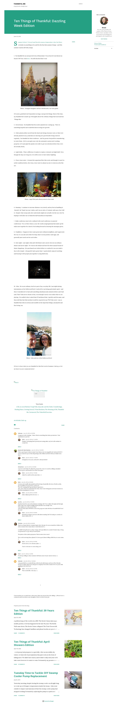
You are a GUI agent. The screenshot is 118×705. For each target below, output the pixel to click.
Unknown (20, 433)
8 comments (21, 664)
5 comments (21, 633)
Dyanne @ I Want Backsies (24, 450)
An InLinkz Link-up (20, 420)
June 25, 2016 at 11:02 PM (32, 439)
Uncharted (32, 412)
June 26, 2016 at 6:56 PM (31, 512)
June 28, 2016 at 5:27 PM (31, 568)
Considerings (57, 407)
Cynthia (20, 502)
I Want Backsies (39, 409)
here (28, 58)
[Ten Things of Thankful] (39, 391)
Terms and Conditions (100, 44)
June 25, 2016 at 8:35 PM (29, 433)
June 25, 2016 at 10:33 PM (37, 450)
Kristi (23, 439)
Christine (20, 523)
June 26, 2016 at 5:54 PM (28, 502)
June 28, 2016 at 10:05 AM (30, 561)
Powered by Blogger (49, 701)
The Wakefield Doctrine (44, 412)
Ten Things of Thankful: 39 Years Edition (34, 612)
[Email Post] (15, 425)
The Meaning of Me (51, 409)
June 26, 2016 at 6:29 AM (30, 467)
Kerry (19, 482)
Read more (56, 633)
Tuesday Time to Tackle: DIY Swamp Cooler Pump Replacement (36, 674)
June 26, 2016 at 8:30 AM (27, 482)
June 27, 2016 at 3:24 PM (27, 553)
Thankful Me (19, 4)
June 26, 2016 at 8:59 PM (31, 541)
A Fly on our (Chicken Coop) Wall (26, 407)
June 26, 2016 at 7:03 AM (31, 473)
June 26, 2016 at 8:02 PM (29, 523)
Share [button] (73, 41)
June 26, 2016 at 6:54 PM (31, 492)
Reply (19, 447)
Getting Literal (29, 409)
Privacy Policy (98, 43)
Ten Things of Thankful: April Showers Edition (32, 643)
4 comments (21, 695)
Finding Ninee (19, 409)
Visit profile (104, 39)
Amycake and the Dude (45, 407)
